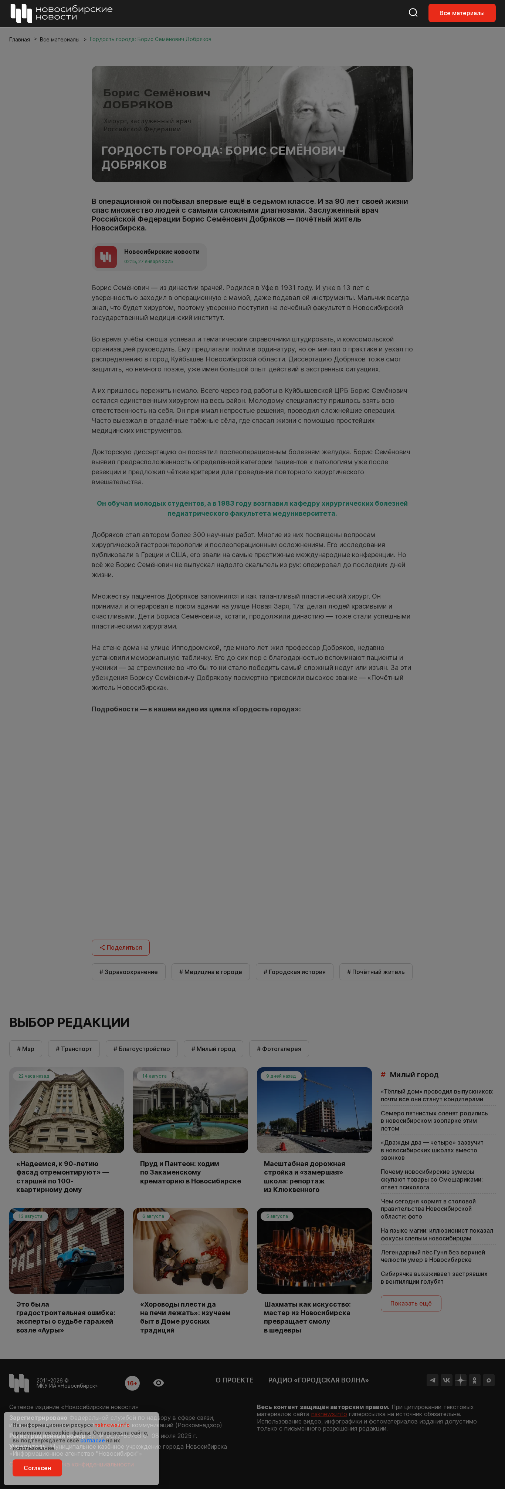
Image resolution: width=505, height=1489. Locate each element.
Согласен (37, 1468)
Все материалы (462, 13)
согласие (92, 1440)
